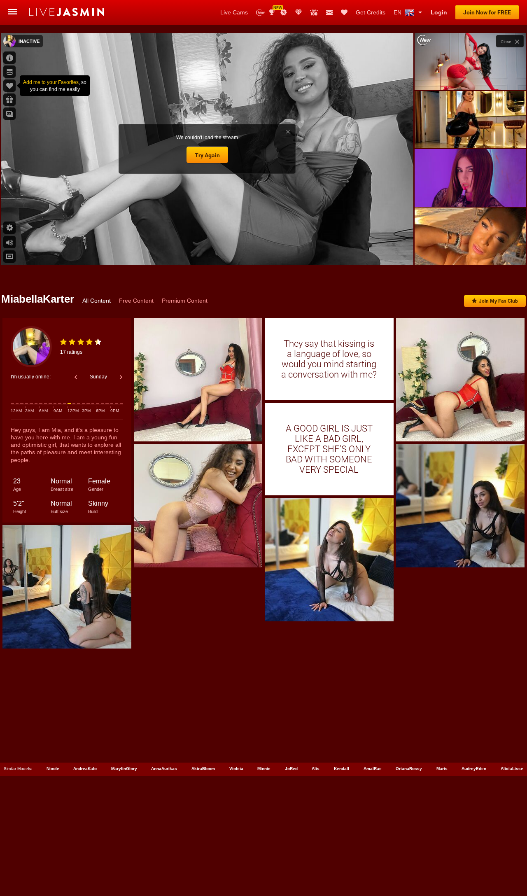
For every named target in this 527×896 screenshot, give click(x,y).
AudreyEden (474, 768)
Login (439, 12)
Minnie (263, 768)
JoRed (291, 768)
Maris (442, 768)
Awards (274, 9)
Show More (469, 251)
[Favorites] (344, 12)
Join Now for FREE (487, 12)
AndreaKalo (85, 768)
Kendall (341, 768)
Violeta (236, 768)
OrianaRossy (409, 768)
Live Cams (234, 12)
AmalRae (373, 768)
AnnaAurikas (164, 768)
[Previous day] (76, 377)
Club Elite (298, 12)
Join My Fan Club (498, 301)
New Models (260, 12)
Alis (315, 768)
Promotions (283, 12)
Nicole (53, 768)
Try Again (207, 155)
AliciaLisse (512, 768)
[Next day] (121, 377)
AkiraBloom (203, 768)
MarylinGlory (124, 768)
